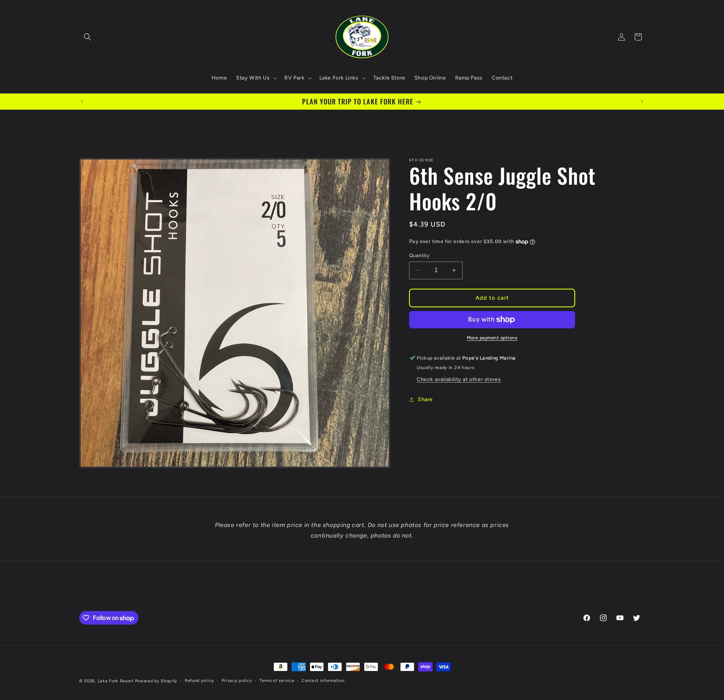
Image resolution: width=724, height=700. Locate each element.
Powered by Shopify (156, 681)
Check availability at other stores (459, 379)
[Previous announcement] (82, 101)
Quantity (419, 255)
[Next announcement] (642, 101)
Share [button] (425, 399)
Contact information (323, 680)
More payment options (492, 337)
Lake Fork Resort (115, 681)
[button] (87, 37)
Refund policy (199, 680)
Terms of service (276, 680)
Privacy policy (237, 680)
